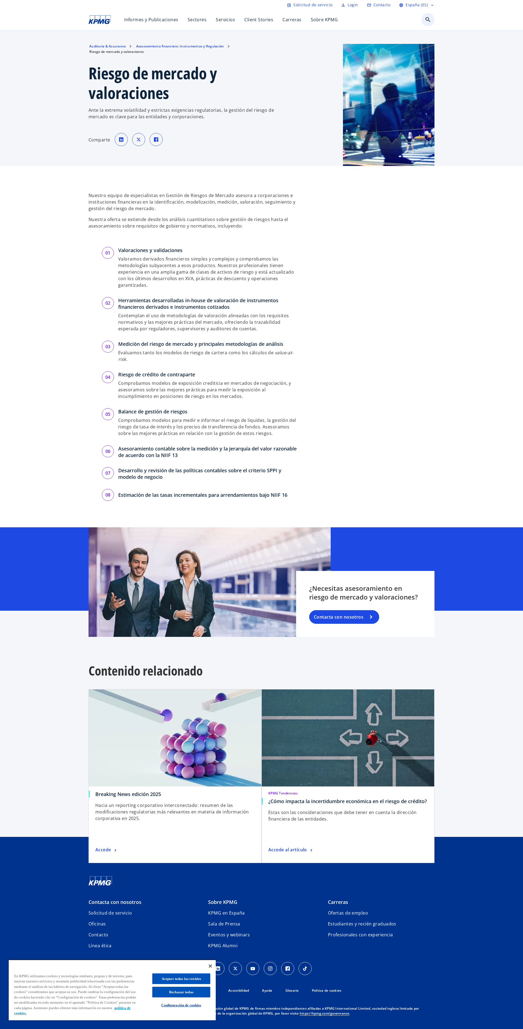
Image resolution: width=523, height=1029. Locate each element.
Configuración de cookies (181, 1005)
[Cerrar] (210, 966)
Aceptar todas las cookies (181, 979)
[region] (112, 990)
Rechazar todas (181, 992)
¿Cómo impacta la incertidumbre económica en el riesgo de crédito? (347, 801)
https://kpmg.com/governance (324, 1013)
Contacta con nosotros (338, 617)
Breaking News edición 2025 (128, 794)
